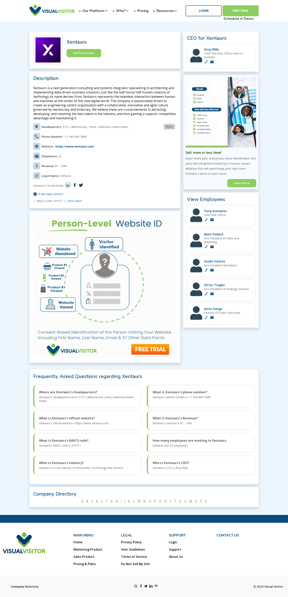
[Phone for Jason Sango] (206, 318)
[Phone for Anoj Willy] (206, 62)
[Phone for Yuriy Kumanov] (206, 220)
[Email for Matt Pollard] (212, 247)
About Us (176, 556)
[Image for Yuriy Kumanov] (196, 221)
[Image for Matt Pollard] (196, 246)
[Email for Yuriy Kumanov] (212, 220)
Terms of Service (134, 556)
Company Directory (24, 586)
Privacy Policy (131, 542)
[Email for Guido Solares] (212, 270)
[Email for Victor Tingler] (212, 294)
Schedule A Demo (239, 18)
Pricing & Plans (84, 564)
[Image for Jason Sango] (196, 318)
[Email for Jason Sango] (212, 318)
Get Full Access (84, 53)
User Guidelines (133, 549)
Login (203, 10)
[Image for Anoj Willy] (196, 61)
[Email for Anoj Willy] (212, 62)
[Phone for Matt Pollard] (206, 247)
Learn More (242, 183)
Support (175, 549)
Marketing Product (87, 549)
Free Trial (241, 10)
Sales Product (83, 556)
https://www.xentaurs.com (74, 146)
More (169, 126)
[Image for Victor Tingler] (196, 295)
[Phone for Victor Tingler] (206, 294)
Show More (74, 201)
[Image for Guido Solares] (196, 271)
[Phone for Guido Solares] (206, 270)
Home (77, 542)
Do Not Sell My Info (135, 564)
